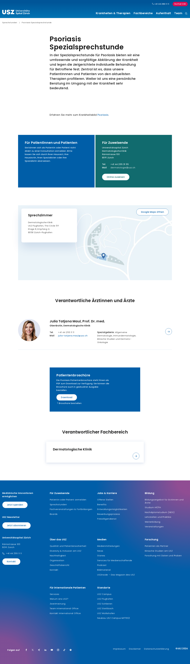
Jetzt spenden (15, 504)
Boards (54, 514)
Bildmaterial (104, 569)
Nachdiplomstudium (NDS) (160, 512)
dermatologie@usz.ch (123, 167)
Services (54, 594)
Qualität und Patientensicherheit (68, 546)
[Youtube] (52, 650)
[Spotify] (71, 650)
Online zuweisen (116, 177)
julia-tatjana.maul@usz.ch (72, 335)
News (100, 550)
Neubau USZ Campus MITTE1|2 (113, 618)
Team (178, 13)
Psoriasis (103, 115)
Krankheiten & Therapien (113, 13)
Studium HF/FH (153, 507)
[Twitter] (33, 650)
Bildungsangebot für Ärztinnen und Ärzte (164, 501)
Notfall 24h (180, 4)
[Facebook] (26, 650)
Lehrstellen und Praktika (158, 517)
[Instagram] (58, 650)
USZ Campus (104, 594)
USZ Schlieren (104, 603)
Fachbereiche (143, 13)
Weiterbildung (152, 521)
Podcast (102, 565)
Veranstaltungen (154, 526)
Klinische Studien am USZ (159, 550)
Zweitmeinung (58, 603)
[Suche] (186, 14)
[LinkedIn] (45, 650)
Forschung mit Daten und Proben (163, 555)
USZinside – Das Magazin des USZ (116, 574)
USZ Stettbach (105, 608)
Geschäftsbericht (60, 565)
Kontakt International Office (65, 613)
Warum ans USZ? (59, 598)
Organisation (57, 560)
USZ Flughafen (105, 598)
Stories (101, 555)
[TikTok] (64, 650)
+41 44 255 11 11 (161, 4)
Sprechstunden (9, 22)
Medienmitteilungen (108, 546)
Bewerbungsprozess (108, 514)
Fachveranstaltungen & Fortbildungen (71, 509)
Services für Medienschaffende (114, 560)
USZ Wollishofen (106, 613)
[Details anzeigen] (168, 331)
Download (66, 397)
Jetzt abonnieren (16, 525)
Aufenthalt (163, 13)
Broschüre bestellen (70, 403)
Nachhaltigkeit (58, 555)
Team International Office (64, 608)
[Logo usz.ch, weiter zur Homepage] (16, 12)
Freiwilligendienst (106, 518)
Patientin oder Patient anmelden (68, 499)
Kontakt (11, 561)
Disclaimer (135, 648)
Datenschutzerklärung (156, 648)
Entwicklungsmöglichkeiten (112, 509)
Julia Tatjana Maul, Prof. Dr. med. (77, 321)
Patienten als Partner (156, 546)
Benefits (101, 504)
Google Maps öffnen (152, 212)
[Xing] (39, 650)
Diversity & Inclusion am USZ (65, 550)
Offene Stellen (105, 499)
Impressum (119, 648)
